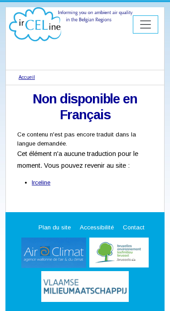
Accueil (27, 77)
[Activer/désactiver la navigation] (145, 24)
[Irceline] (71, 23)
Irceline (41, 182)
